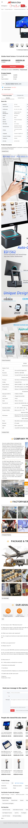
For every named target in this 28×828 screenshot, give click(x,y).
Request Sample (23, 69)
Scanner (21, 800)
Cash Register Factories (7, 812)
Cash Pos (16, 812)
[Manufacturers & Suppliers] (14, 2)
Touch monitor (4, 788)
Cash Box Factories (6, 809)
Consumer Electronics (9, 9)
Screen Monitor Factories (18, 809)
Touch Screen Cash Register (8, 803)
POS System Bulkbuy (17, 816)
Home (2, 9)
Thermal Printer (14, 800)
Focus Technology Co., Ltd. (16, 822)
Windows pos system (17, 785)
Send (12, 710)
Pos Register (23, 812)
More (2, 818)
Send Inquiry (13, 66)
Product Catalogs (19, 783)
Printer (14, 788)
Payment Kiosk (5, 800)
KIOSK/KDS (3, 785)
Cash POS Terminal (6, 816)
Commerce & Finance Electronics (20, 9)
